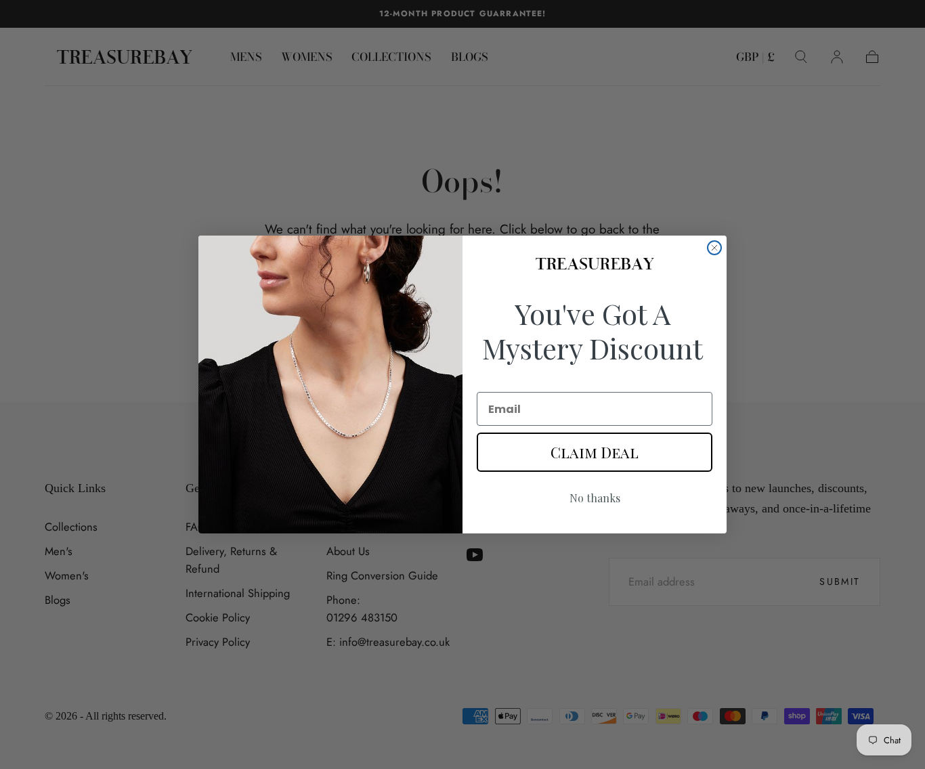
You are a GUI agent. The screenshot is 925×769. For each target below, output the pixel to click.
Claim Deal (595, 452)
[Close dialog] (714, 248)
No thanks (594, 498)
